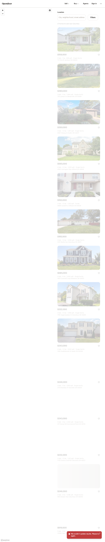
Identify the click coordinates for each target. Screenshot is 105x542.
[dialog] (84, 535)
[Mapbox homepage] (5, 540)
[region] (26, 275)
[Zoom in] (2, 10)
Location (60, 12)
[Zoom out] (2, 13)
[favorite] (99, 55)
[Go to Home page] (7, 4)
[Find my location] (49, 10)
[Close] (100, 533)
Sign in (94, 3)
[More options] (101, 4)
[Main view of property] (78, 39)
